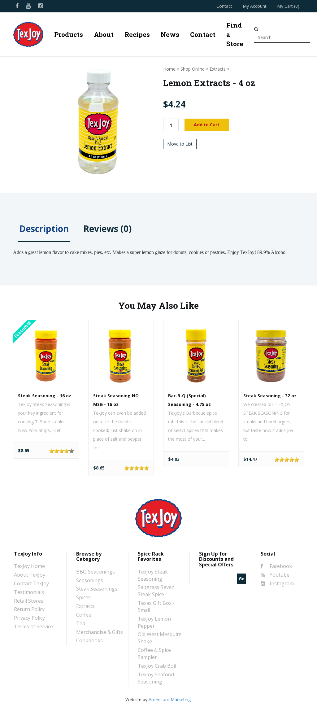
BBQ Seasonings (95, 571)
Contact (224, 6)
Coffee (83, 614)
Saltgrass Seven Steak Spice (156, 591)
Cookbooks (89, 640)
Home (169, 69)
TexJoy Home (29, 566)
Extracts (218, 69)
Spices (83, 597)
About (104, 34)
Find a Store (234, 34)
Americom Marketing (170, 699)
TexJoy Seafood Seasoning (156, 678)
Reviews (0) (107, 228)
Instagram (281, 583)
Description (44, 228)
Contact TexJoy (31, 583)
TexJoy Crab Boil (157, 665)
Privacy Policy (29, 617)
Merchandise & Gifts (99, 632)
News (170, 34)
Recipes (137, 34)
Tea (80, 623)
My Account (255, 6)
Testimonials (29, 592)
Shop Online (192, 69)
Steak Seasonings (96, 588)
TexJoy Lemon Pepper (154, 622)
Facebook (280, 566)
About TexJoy (29, 574)
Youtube (278, 574)
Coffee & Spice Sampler (154, 654)
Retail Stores (28, 600)
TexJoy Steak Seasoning (153, 575)
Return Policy (29, 609)
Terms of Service (33, 626)
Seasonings (89, 580)
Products (68, 34)
